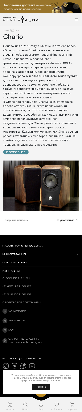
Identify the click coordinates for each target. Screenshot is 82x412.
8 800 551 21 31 (16, 278)
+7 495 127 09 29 (16, 286)
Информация (14, 254)
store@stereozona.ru (21, 302)
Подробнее (16, 152)
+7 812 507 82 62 (16, 294)
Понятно (41, 387)
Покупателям (14, 262)
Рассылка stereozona (22, 246)
